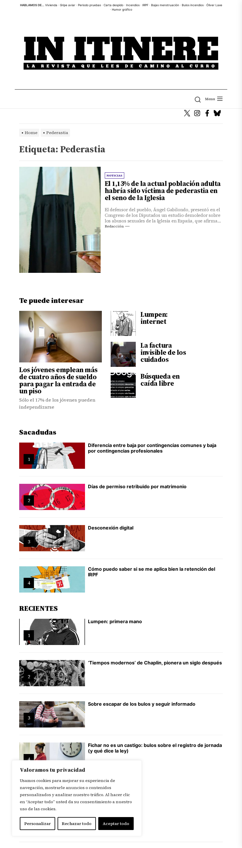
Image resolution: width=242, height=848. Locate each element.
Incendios (133, 5)
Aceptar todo (116, 823)
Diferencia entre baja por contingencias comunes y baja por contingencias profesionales (152, 448)
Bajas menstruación (165, 5)
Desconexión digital (110, 528)
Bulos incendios (193, 5)
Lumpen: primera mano (115, 621)
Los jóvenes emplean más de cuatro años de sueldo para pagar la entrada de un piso (58, 380)
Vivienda (51, 5)
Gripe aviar (67, 5)
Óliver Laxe (214, 5)
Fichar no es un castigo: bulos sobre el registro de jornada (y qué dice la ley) (155, 748)
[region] (77, 798)
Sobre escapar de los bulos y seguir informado (141, 704)
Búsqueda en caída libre (160, 380)
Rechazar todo (76, 823)
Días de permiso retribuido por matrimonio (137, 486)
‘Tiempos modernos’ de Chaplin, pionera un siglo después (155, 663)
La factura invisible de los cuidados (163, 352)
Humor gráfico (122, 9)
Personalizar (37, 823)
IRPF (145, 5)
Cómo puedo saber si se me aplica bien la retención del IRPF (151, 572)
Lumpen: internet (154, 318)
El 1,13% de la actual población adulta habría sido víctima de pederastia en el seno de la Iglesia (163, 190)
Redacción (114, 226)
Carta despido (113, 5)
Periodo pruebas (89, 5)
